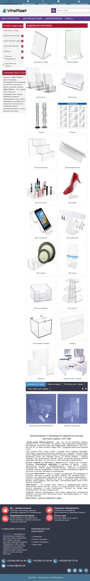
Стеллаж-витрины (41, 167)
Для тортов (72, 308)
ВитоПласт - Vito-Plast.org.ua (40, 577)
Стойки (41, 132)
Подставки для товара (38, 389)
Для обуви (72, 203)
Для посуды (40, 273)
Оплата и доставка (39, 539)
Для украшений (72, 238)
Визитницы (72, 97)
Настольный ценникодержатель (41, 426)
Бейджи (72, 343)
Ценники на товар (41, 62)
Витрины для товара (73, 384)
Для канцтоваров (40, 308)
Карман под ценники (72, 426)
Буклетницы (41, 97)
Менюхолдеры (72, 62)
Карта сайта (37, 544)
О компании (37, 536)
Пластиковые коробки (41, 343)
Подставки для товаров (72, 378)
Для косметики (41, 203)
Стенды (72, 132)
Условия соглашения (40, 542)
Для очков (72, 273)
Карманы (41, 378)
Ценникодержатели (72, 167)
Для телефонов (41, 238)
